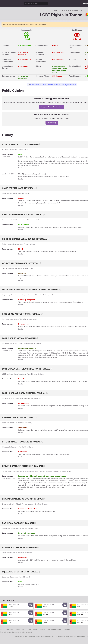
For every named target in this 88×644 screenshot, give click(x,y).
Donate (28, 629)
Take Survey (51, 123)
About (2, 629)
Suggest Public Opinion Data (51, 107)
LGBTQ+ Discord (47, 84)
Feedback (10, 629)
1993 (8, 156)
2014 (13, 350)
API (23, 629)
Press (18, 629)
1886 (8, 174)
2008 (26, 161)
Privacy (42, 629)
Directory (66, 629)
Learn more (42, 24)
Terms (35, 629)
